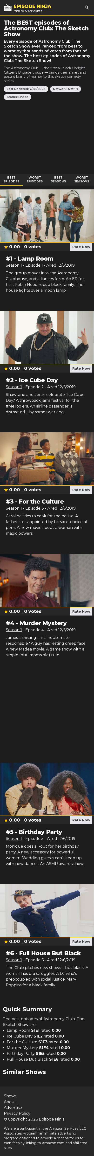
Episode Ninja (52, 1119)
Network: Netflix (65, 89)
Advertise (13, 1107)
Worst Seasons (81, 179)
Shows (10, 1096)
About (10, 1102)
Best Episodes (11, 179)
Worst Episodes (35, 179)
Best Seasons (58, 179)
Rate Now (81, 247)
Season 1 (14, 265)
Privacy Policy (17, 1113)
